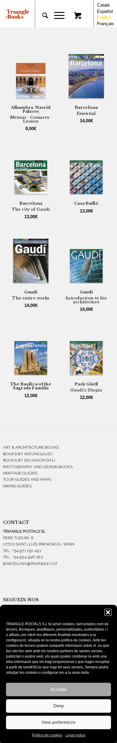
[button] (108, 612)
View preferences (58, 722)
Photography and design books (38, 467)
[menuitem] (42, 15)
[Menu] (56, 15)
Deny (58, 705)
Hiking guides (17, 486)
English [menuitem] (104, 17)
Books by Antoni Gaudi (27, 454)
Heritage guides (20, 473)
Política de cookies (47, 735)
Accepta (58, 689)
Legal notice (75, 735)
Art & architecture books (31, 447)
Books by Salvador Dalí (29, 460)
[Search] (42, 15)
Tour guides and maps (27, 479)
